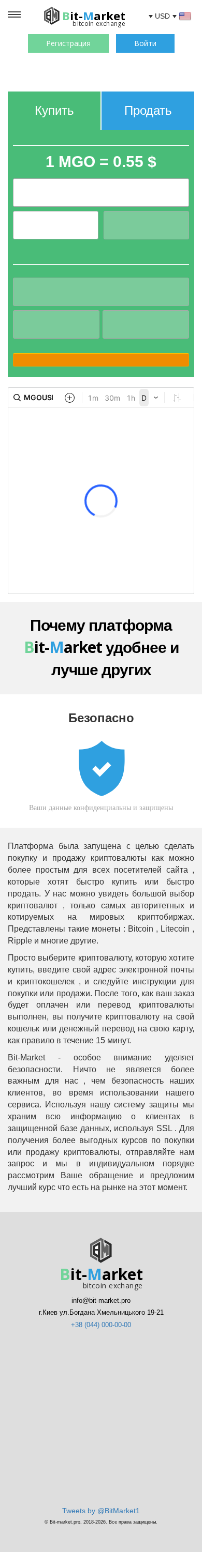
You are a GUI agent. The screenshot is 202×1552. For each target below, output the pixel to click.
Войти (145, 43)
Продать (148, 110)
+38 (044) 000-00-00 (101, 1325)
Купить (54, 110)
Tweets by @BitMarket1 (101, 1511)
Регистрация (68, 43)
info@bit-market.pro (101, 1300)
